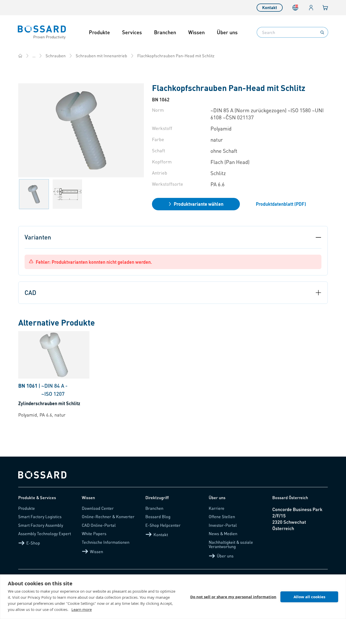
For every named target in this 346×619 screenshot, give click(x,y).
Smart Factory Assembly (40, 525)
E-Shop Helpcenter (163, 525)
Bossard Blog (157, 516)
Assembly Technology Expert (44, 533)
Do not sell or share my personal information (233, 596)
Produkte (99, 32)
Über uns (227, 32)
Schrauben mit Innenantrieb (101, 55)
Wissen (196, 32)
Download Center (98, 508)
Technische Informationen (105, 542)
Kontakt (269, 7)
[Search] (322, 32)
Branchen (165, 32)
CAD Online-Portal (99, 525)
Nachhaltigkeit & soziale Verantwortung (231, 544)
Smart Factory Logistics (40, 516)
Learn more (81, 609)
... (33, 55)
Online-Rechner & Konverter (108, 516)
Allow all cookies (309, 596)
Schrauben (56, 55)
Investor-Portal (223, 525)
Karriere (216, 508)
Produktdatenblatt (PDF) (281, 204)
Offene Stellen (222, 516)
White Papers (94, 533)
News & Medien (223, 533)
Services (132, 32)
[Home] (20, 56)
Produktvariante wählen (198, 204)
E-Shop (33, 543)
